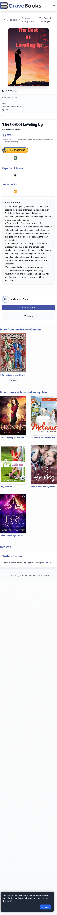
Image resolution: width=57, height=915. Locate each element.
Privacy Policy (9, 901)
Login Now (49, 562)
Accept (45, 907)
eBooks (13, 19)
